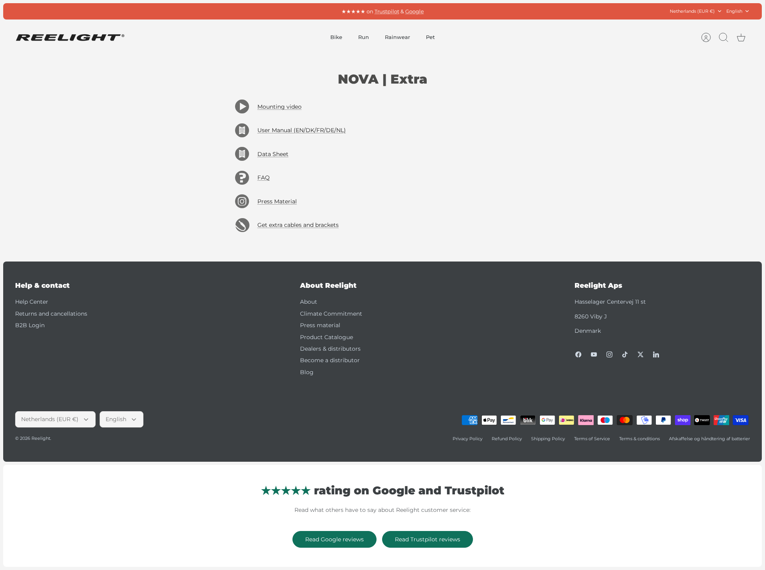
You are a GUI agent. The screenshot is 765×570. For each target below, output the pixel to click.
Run (363, 37)
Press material (320, 325)
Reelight (40, 438)
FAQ (263, 177)
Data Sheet (272, 154)
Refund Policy (507, 438)
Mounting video (279, 106)
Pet (430, 37)
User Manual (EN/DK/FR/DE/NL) (301, 130)
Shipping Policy (548, 438)
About (308, 301)
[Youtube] (594, 354)
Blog (307, 372)
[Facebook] (578, 354)
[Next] (492, 11)
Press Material (277, 201)
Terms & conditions (639, 438)
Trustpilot (387, 11)
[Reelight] (70, 38)
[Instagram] (609, 354)
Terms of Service (592, 438)
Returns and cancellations (51, 313)
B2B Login (30, 325)
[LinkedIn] (656, 354)
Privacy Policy (468, 438)
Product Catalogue (326, 337)
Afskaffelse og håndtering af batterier (709, 438)
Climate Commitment (331, 313)
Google (414, 11)
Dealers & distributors (330, 348)
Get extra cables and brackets (298, 224)
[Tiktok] (625, 354)
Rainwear (397, 37)
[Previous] (273, 11)
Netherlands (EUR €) (692, 11)
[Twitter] (640, 354)
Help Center (31, 301)
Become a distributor (330, 360)
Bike (336, 37)
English (734, 11)
